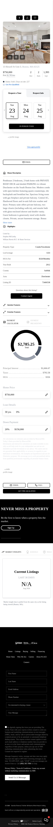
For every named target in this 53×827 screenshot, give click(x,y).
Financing (41, 651)
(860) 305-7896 (25, 763)
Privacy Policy (10, 768)
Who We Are (21, 657)
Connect (26, 662)
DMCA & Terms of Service (30, 824)
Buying (25, 651)
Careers (31, 657)
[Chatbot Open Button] (46, 820)
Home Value (10, 657)
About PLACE (41, 657)
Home (10, 651)
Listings (17, 651)
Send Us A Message (17, 777)
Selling (32, 651)
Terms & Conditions (24, 768)
